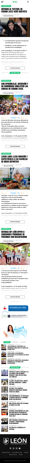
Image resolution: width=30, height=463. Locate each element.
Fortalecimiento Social (17, 452)
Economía (26, 452)
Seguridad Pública (6, 452)
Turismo (20, 454)
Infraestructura (13, 454)
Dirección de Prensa (8, 15)
